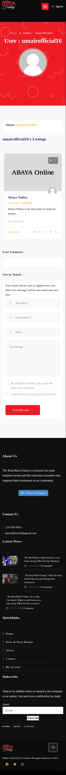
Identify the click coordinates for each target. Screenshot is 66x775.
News (17, 726)
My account (13, 667)
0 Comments (46, 566)
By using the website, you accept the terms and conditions (32, 385)
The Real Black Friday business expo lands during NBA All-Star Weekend (42, 559)
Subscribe (33, 717)
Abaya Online (17, 197)
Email (6, 704)
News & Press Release (19, 642)
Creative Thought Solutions (36, 758)
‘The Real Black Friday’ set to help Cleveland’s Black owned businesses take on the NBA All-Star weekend (23, 600)
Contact (10, 658)
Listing (29, 726)
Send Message (21, 410)
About (10, 650)
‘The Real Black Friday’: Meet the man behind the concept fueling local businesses (43, 579)
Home (13, 33)
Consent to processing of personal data (34, 394)
